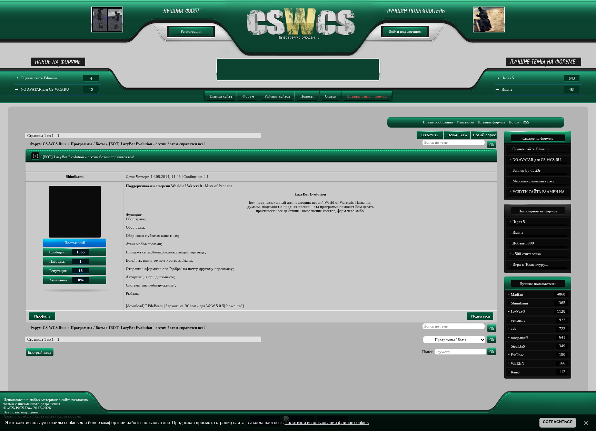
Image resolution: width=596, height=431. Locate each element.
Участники (465, 122)
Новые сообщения (438, 122)
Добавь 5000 (523, 243)
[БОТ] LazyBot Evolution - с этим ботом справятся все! (157, 144)
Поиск (514, 122)
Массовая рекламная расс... (535, 181)
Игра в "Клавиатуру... (530, 264)
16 (81, 271)
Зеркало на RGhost (181, 306)
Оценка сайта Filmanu (531, 149)
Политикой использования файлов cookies (327, 422)
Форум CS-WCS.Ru (46, 144)
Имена (518, 232)
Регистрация (191, 31)
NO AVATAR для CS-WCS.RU (537, 160)
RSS (526, 122)
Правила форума (491, 122)
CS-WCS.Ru (19, 408)
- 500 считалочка (527, 254)
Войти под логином (405, 31)
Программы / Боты (88, 144)
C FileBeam (154, 306)
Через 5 (519, 222)
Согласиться (558, 422)
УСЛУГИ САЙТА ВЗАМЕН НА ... (541, 192)
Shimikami (74, 176)
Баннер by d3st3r (526, 170)
